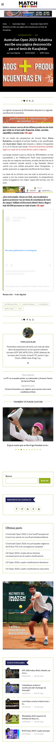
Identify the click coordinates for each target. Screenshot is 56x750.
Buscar (9, 476)
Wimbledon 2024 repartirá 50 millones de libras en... (34, 717)
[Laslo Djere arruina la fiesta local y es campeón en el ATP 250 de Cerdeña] (12, 704)
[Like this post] (24, 101)
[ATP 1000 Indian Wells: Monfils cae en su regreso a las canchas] (12, 673)
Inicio (5, 24)
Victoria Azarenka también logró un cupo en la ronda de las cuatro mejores (28, 148)
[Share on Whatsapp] (33, 101)
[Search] (53, 4)
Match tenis (9, 309)
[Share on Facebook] (27, 101)
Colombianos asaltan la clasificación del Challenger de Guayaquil (34, 687)
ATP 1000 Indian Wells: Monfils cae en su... (36, 671)
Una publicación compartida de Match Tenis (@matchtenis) (30, 286)
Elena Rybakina (28, 304)
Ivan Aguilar (15, 53)
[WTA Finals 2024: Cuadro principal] (12, 734)
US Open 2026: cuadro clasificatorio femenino (27, 562)
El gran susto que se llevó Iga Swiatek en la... (28, 445)
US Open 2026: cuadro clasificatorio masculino (28, 568)
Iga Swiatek (43, 304)
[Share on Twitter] (30, 101)
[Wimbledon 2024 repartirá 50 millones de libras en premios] (12, 719)
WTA (19, 309)
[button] (5, 428)
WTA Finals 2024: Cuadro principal (36, 731)
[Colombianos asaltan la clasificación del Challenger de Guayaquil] (12, 688)
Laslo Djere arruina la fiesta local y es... (35, 702)
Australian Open (19, 24)
